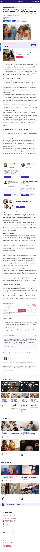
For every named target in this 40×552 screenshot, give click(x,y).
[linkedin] (13, 21)
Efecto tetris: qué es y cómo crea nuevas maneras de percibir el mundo (29, 496)
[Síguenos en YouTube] (12, 542)
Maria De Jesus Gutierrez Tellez (32, 181)
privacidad (30, 548)
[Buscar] (29, 1)
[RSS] (16, 542)
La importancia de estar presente (28, 453)
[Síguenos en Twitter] (5, 542)
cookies (33, 548)
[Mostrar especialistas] (3, 504)
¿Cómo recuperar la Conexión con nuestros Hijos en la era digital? (34, 403)
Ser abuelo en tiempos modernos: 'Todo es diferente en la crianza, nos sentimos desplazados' (24, 405)
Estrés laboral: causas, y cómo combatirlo (29, 477)
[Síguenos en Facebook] (3, 542)
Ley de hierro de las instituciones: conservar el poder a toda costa (8, 478)
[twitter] (10, 21)
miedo (21, 119)
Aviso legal (26, 548)
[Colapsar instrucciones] (35, 335)
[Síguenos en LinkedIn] (7, 542)
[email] (15, 21)
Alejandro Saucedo (11, 181)
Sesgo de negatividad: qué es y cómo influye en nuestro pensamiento (9, 496)
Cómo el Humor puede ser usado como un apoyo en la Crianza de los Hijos (15, 404)
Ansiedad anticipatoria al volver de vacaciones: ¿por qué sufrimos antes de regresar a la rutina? (29, 435)
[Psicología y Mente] (19, 1)
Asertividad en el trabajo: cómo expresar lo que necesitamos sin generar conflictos (10, 434)
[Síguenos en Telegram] (14, 542)
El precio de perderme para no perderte (10, 453)
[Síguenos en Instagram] (10, 542)
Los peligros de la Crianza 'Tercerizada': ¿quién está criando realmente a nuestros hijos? (29, 386)
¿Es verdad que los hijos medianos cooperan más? (5, 403)
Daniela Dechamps (11, 163)
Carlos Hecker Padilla (30, 163)
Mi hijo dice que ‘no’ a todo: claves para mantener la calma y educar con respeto (9, 386)
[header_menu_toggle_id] (1, 1)
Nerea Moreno (7, 17)
